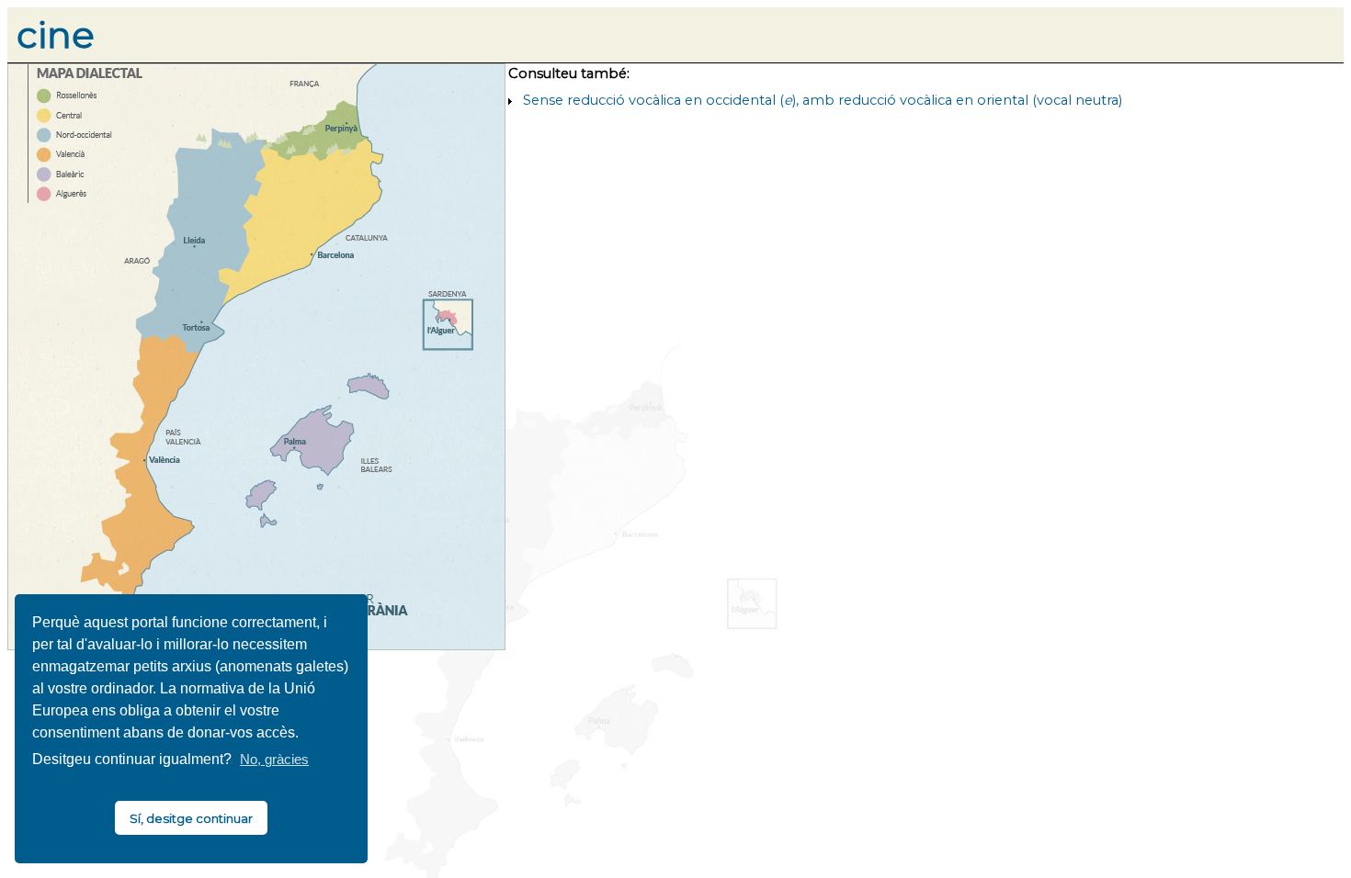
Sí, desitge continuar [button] (191, 818)
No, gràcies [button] (274, 759)
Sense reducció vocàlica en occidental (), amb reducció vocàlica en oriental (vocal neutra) (822, 100)
